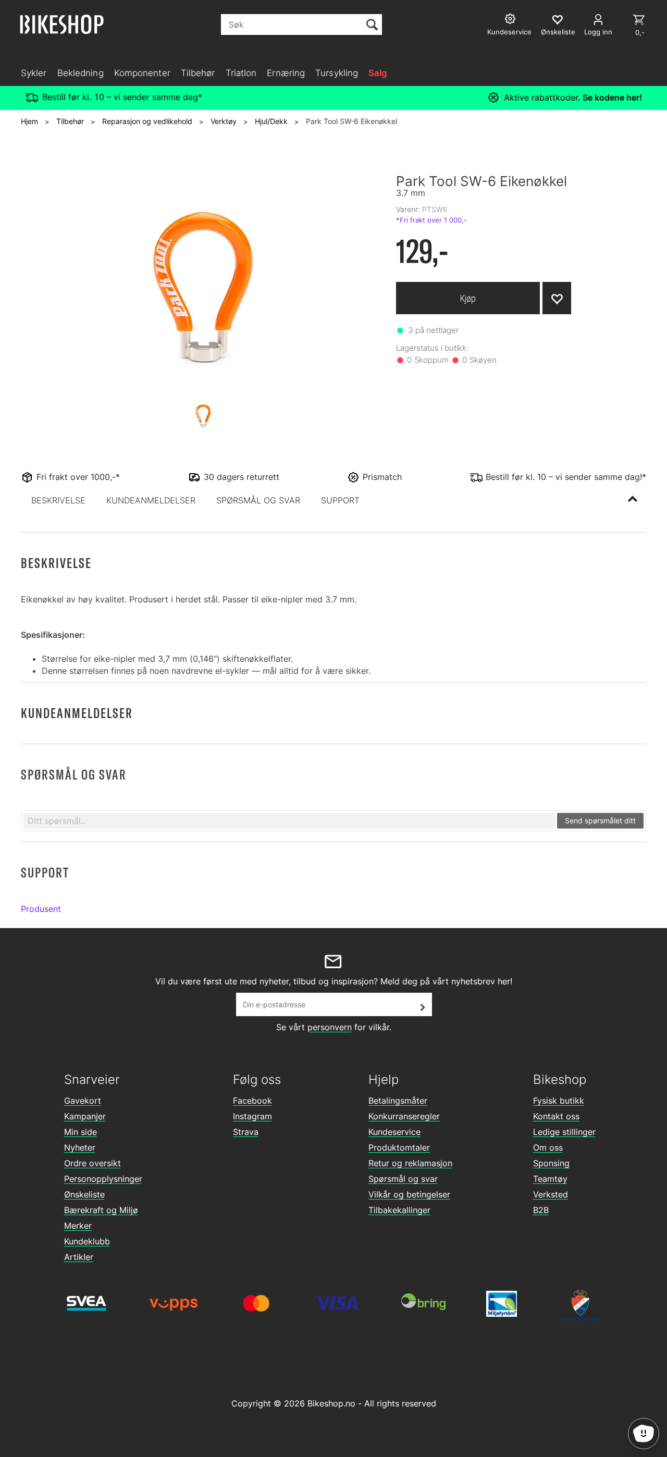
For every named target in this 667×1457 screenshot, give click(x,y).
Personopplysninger (103, 1179)
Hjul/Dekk (271, 121)
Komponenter (142, 73)
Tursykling (336, 73)
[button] (58, 500)
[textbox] (289, 820)
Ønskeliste (84, 1194)
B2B (541, 1210)
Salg (377, 73)
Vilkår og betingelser (409, 1194)
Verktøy (224, 121)
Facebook (252, 1100)
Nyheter (79, 1147)
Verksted (550, 1194)
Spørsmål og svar (403, 1179)
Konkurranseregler (404, 1116)
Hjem (29, 121)
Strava (245, 1132)
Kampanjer (85, 1116)
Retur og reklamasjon (410, 1163)
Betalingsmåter (397, 1100)
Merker (78, 1225)
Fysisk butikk (558, 1100)
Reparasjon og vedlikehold (147, 121)
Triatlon (241, 73)
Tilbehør (198, 73)
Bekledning (80, 73)
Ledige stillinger (564, 1132)
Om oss (548, 1147)
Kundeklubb (87, 1241)
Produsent (41, 909)
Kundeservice (394, 1132)
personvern (329, 1027)
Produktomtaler (399, 1147)
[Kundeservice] (511, 20)
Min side (80, 1132)
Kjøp (468, 298)
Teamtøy (550, 1179)
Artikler (78, 1257)
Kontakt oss (556, 1116)
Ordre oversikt (92, 1163)
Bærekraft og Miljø (101, 1210)
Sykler (34, 73)
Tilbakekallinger (399, 1210)
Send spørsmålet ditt (600, 820)
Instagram (252, 1116)
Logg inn (598, 32)
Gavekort (82, 1100)
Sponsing (551, 1163)
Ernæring (286, 73)
